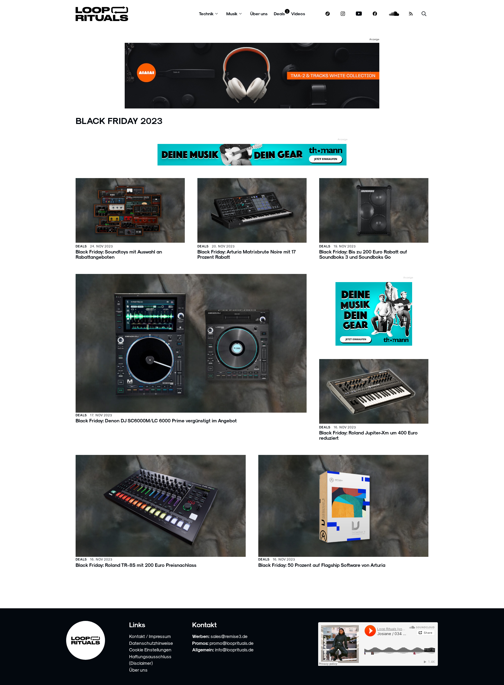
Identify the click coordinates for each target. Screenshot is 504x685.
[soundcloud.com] (394, 14)
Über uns (258, 13)
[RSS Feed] (411, 13)
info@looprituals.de (234, 649)
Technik (206, 13)
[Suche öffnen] (424, 13)
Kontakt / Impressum (150, 636)
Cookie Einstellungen (150, 649)
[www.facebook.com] (375, 14)
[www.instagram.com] (343, 14)
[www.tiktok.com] (328, 13)
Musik (232, 13)
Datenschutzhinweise (151, 643)
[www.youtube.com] (359, 14)
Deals (279, 13)
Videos (298, 13)
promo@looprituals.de (231, 643)
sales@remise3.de (229, 636)
